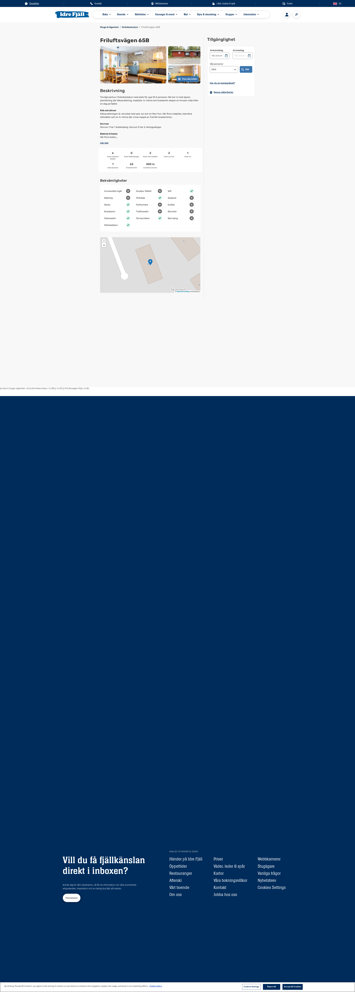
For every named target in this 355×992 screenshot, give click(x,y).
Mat (186, 14)
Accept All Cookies (292, 987)
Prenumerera (72, 898)
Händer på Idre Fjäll (185, 859)
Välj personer (216, 64)
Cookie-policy (155, 986)
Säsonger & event (164, 14)
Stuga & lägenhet (109, 27)
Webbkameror (269, 859)
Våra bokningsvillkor (230, 880)
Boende (121, 14)
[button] (150, 262)
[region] (177, 987)
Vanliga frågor (269, 873)
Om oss (175, 894)
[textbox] (150, 117)
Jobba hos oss (225, 894)
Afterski (175, 880)
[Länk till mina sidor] (286, 14)
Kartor (219, 873)
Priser (218, 859)
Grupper (229, 14)
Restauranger (180, 873)
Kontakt (220, 887)
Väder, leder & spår (229, 866)
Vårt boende (179, 887)
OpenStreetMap (183, 291)
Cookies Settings (272, 887)
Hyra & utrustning (206, 14)
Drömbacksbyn (130, 27)
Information (250, 14)
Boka (105, 14)
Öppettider (178, 866)
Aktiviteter (140, 14)
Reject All (271, 987)
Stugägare (266, 866)
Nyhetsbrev (267, 880)
